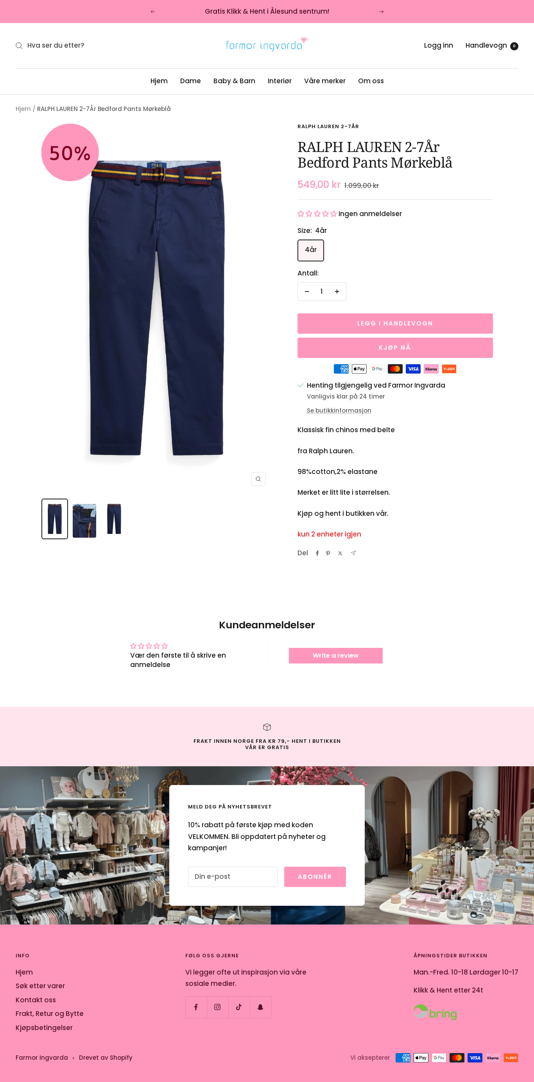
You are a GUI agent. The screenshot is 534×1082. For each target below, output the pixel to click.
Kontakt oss (36, 1000)
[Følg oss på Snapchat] (260, 1007)
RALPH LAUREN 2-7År (328, 126)
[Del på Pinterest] (328, 553)
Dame (190, 81)
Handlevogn (491, 45)
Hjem (159, 81)
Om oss (371, 81)
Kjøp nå (395, 347)
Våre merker (325, 81)
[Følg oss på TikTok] (239, 1007)
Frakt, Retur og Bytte (50, 1013)
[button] (317, 213)
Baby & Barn (234, 81)
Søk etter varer (40, 986)
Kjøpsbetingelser (44, 1027)
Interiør (280, 81)
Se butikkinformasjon (339, 410)
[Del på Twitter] (340, 553)
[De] (353, 553)
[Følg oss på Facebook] (196, 1007)
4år (311, 249)
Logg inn (438, 45)
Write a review (336, 655)
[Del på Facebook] (317, 553)
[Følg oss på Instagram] (217, 1007)
